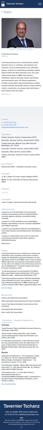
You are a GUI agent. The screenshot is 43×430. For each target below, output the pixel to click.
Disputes (5, 192)
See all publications (9, 384)
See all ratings (7, 288)
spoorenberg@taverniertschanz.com (15, 127)
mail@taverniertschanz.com (28, 414)
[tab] (7, 321)
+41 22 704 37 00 (10, 414)
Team (7, 12)
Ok (21, 427)
